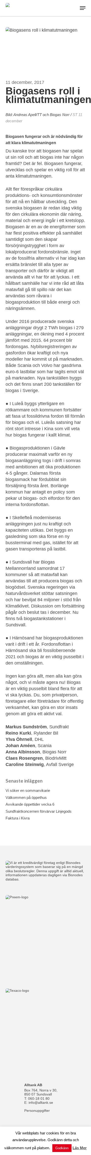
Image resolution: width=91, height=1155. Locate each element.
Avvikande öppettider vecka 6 (30, 804)
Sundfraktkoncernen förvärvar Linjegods (39, 811)
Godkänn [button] (62, 1148)
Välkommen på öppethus (26, 797)
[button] (82, 8)
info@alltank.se (41, 1103)
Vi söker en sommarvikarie (28, 790)
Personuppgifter (37, 1111)
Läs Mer (80, 1148)
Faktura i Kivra (18, 818)
